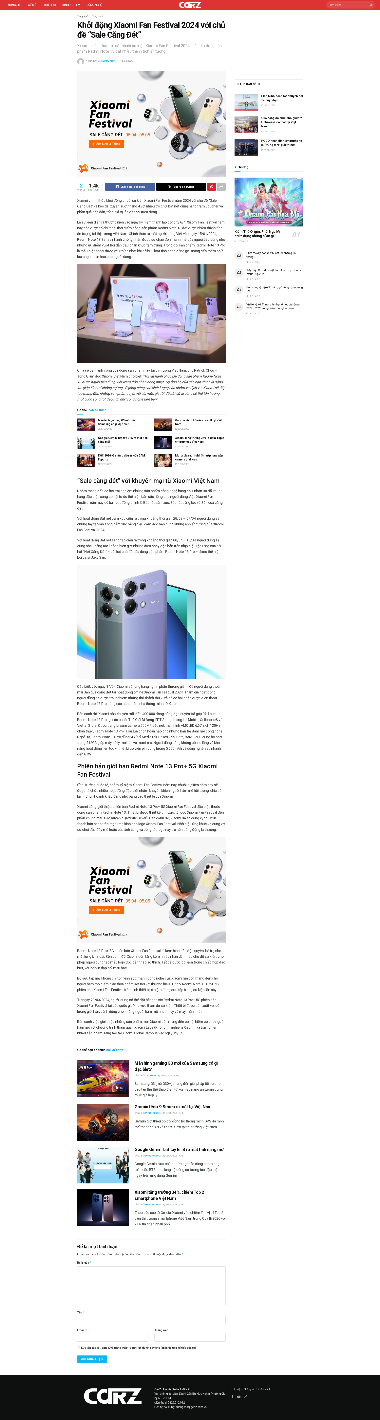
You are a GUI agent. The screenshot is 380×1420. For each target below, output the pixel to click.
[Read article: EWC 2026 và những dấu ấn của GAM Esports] (86, 460)
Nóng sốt (15, 5)
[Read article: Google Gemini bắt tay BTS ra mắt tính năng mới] (86, 442)
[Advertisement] (269, 43)
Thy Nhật (150, 1075)
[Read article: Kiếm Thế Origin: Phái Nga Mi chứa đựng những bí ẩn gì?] (269, 202)
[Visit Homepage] (190, 5)
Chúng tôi (249, 1389)
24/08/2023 (269, 150)
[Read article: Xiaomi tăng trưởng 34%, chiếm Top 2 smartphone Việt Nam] (163, 442)
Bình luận (84, 1262)
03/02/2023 (269, 131)
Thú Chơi (50, 5)
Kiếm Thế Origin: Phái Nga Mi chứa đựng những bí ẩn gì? (257, 233)
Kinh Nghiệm (71, 5)
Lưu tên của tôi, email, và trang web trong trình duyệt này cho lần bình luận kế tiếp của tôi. (139, 1347)
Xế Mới (32, 5)
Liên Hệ (236, 1389)
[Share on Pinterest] (211, 187)
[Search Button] (371, 5)
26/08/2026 (106, 429)
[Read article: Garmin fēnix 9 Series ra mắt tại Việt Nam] (163, 424)
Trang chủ (82, 16)
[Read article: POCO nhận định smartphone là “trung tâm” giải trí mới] (246, 147)
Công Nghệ (97, 16)
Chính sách (264, 1389)
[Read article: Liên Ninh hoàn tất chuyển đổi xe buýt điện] (246, 102)
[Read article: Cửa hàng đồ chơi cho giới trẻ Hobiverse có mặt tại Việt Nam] (246, 124)
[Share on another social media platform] (221, 187)
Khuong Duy (106, 61)
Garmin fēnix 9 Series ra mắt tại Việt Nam (173, 1106)
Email (82, 1330)
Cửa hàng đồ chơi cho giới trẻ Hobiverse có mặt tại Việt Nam (281, 122)
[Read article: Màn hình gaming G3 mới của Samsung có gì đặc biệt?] (86, 424)
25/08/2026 (106, 464)
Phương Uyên (153, 1113)
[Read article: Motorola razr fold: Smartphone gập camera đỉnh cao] (163, 460)
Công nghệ (94, 5)
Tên (81, 1312)
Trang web (161, 1330)
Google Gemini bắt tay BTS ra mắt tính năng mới (179, 1149)
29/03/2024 (126, 61)
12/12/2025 (269, 105)
